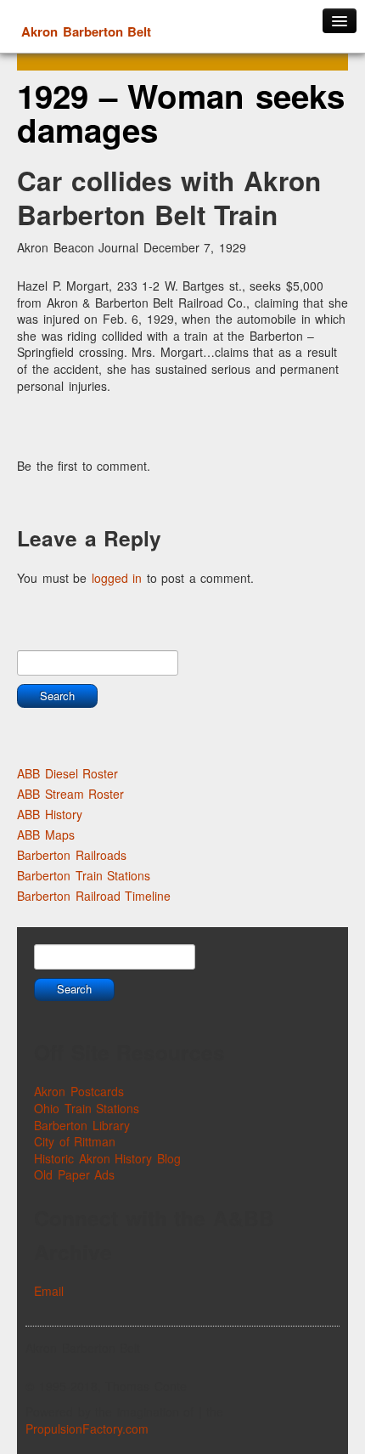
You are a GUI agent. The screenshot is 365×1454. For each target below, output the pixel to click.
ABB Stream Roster (70, 793)
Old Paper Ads (74, 1174)
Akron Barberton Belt (86, 31)
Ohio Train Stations (86, 1108)
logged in (117, 577)
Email (49, 1290)
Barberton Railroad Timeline (94, 895)
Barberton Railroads (71, 854)
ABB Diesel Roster (67, 773)
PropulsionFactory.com (87, 1428)
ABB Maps (46, 834)
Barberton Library (82, 1125)
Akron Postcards (79, 1091)
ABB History (49, 814)
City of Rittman (74, 1141)
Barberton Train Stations (83, 875)
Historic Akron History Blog (107, 1158)
